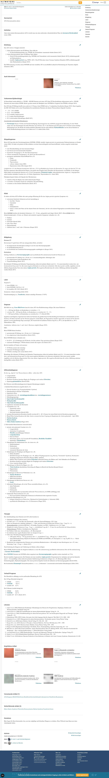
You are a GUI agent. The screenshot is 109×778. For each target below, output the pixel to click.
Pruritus (79, 759)
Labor (86, 19)
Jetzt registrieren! (82, 775)
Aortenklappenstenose (44, 395)
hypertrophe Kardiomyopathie (15, 399)
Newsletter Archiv (60, 761)
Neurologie (14, 765)
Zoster (12, 482)
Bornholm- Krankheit (45, 438)
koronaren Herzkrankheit (70, 33)
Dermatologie (15, 756)
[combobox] (47, 2)
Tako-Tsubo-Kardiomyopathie (15, 403)
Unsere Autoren (59, 759)
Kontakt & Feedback (60, 762)
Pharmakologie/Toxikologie (18, 767)
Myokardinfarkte (59, 127)
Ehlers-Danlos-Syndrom (14, 422)
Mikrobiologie (15, 764)
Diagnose (87, 22)
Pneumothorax (21, 440)
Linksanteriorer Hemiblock (48, 697)
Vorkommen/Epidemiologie (92, 10)
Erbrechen (47, 379)
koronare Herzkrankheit (12, 551)
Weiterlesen (78, 87)
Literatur (87, 32)
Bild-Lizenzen (59, 764)
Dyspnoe (9, 697)
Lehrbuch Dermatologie (39, 756)
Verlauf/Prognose (90, 29)
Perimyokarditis (11, 401)
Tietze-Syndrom (14, 467)
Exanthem (79, 758)
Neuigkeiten (58, 754)
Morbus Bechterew (15, 475)
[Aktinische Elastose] (9, 653)
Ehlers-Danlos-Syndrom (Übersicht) (14, 709)
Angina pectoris (19, 60)
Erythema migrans (81, 756)
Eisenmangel (11, 124)
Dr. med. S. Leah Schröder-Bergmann (20, 739)
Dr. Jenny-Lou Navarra (17, 743)
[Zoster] (48, 83)
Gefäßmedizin (15, 759)
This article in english (76, 8)
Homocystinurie (11, 420)
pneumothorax (17, 381)
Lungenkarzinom (15, 435)
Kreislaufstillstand (35, 697)
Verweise (87, 34)
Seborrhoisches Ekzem (82, 761)
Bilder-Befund (37, 754)
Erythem (79, 754)
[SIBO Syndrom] (48, 679)
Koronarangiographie (23, 255)
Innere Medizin (15, 761)
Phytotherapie (15, 768)
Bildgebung (88, 17)
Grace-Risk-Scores (19, 307)
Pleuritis (12, 433)
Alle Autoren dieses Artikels (10, 8)
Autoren (87, 36)
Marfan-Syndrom (12, 418)
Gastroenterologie (16, 758)
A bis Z (19, 754)
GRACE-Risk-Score (18, 697)
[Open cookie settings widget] (2, 775)
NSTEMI (10, 554)
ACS (5, 697)
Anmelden (64, 756)
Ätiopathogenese (89, 12)
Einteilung (87, 7)
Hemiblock (27, 697)
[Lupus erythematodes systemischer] (48, 653)
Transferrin (21, 294)
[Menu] (104, 2)
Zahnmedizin (15, 770)
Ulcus (78, 762)
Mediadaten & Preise (60, 765)
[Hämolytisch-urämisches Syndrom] (9, 679)
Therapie (87, 27)
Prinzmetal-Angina (46, 172)
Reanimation (59, 697)
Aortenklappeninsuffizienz (27, 395)
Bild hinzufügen (76, 735)
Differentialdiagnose (90, 24)
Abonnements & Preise (61, 758)
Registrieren (58, 756)
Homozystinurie (28, 709)
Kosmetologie (15, 762)
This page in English (39, 758)
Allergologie (15, 754)
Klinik (86, 15)
